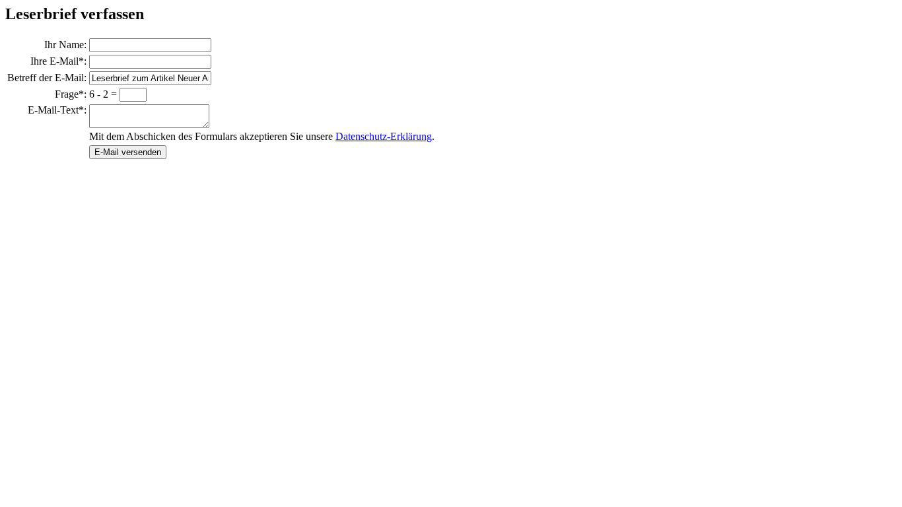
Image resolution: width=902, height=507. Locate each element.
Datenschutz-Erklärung (383, 136)
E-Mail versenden (127, 152)
